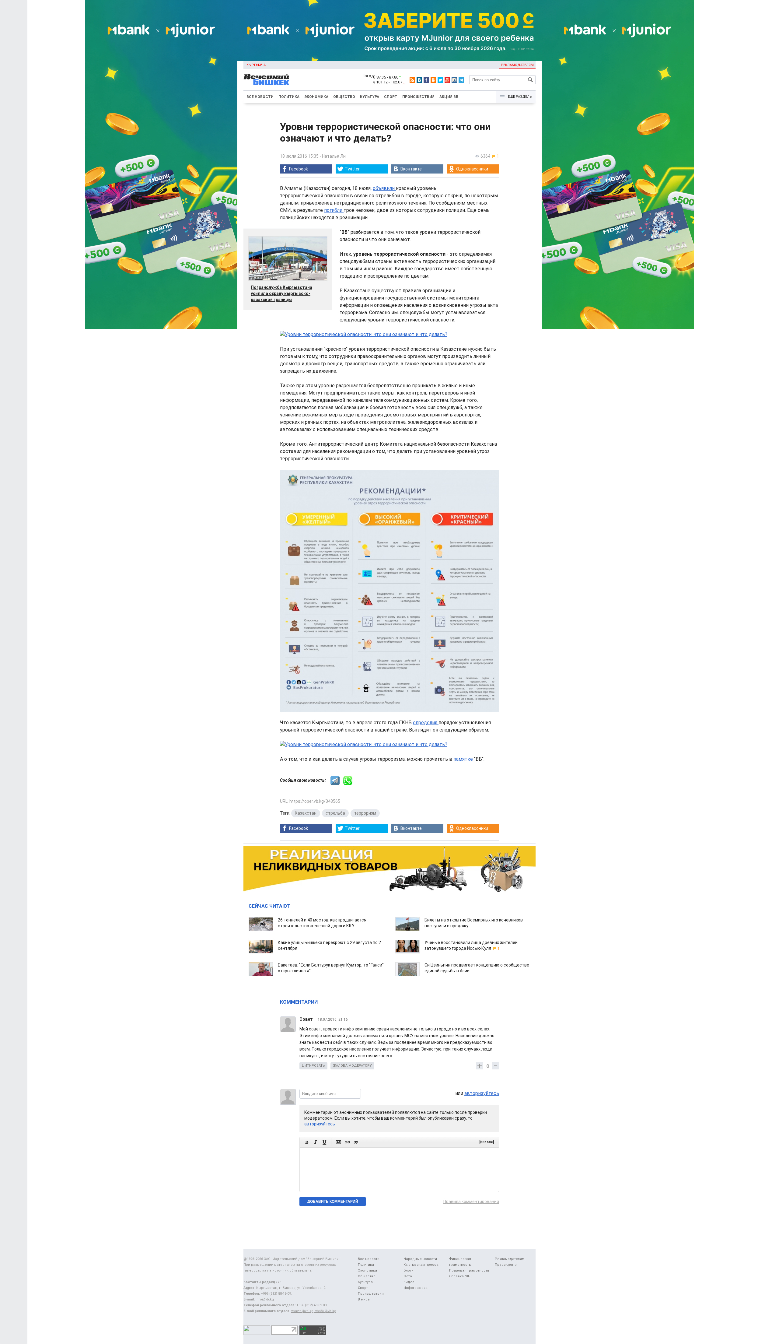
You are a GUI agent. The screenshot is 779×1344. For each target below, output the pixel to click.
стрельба (335, 813)
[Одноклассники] (433, 80)
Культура (369, 97)
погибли (334, 210)
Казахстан (305, 813)
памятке (463, 759)
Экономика (316, 97)
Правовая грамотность (469, 1270)
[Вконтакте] (419, 80)
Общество (344, 97)
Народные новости (420, 1259)
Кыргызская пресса (420, 1265)
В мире (364, 1299)
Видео (408, 1282)
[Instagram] (454, 80)
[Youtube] (447, 80)
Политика (288, 97)
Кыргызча (256, 65)
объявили (384, 188)
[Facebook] (426, 80)
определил (425, 722)
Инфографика (415, 1288)
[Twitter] (440, 80)
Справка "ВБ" (460, 1276)
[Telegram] (461, 80)
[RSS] (412, 80)
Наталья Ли (334, 156)
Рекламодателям (517, 65)
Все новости (260, 97)
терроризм (365, 813)
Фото (407, 1276)
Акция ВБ (448, 97)
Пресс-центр (506, 1265)
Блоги (408, 1270)
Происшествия (418, 97)
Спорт (390, 97)
